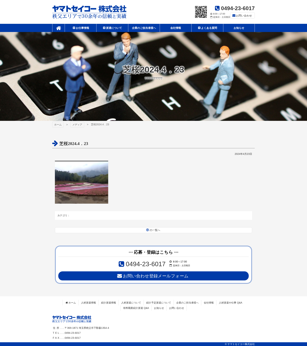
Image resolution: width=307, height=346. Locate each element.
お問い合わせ (244, 15)
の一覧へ (155, 230)
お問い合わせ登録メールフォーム (155, 275)
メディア (77, 124)
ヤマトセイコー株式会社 (89, 11)
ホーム (58, 124)
